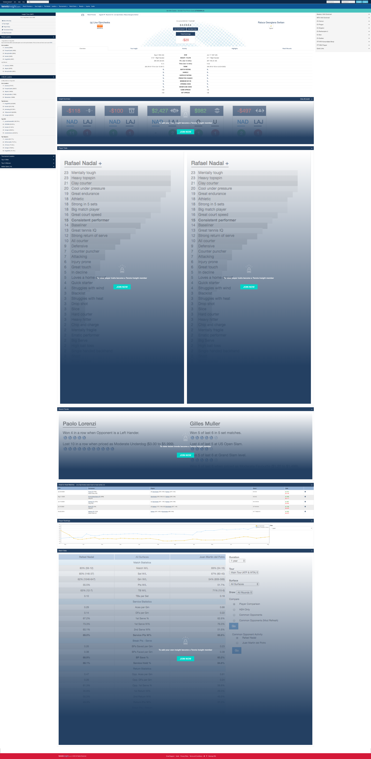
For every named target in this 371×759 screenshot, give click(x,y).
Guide (93, 6)
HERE (51, 42)
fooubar (7, 56)
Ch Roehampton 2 (322, 31)
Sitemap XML (212, 756)
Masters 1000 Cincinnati (324, 14)
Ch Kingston (320, 28)
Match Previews (27, 6)
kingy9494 (7, 59)
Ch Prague (320, 24)
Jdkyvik (7, 68)
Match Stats (73, 6)
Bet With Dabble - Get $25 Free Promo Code (185, 11)
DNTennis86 (8, 142)
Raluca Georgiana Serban (271, 22)
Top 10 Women (6, 163)
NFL (15, 2)
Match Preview (91, 14)
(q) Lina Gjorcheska (100, 22)
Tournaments (63, 6)
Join (365, 2)
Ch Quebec (320, 38)
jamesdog (7, 109)
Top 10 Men (5, 159)
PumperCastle (8, 50)
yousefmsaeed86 (9, 121)
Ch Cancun (320, 21)
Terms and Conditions (196, 756)
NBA (19, 2)
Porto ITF (90, 491)
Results (81, 6)
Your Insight (38, 6)
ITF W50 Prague (322, 45)
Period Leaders (6, 37)
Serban (168, 491)
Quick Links (320, 48)
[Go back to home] (83, 15)
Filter (271, 525)
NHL (24, 2)
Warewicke (7, 97)
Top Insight (6, 23)
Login (359, 2)
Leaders (54, 6)
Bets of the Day (7, 20)
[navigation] (28, 91)
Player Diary (6, 26)
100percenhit (8, 112)
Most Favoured (7, 32)
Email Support (170, 756)
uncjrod (7, 139)
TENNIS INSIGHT (7, 2)
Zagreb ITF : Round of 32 (118, 14)
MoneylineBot (8, 53)
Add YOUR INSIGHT (179, 29)
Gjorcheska (155, 491)
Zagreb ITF (91, 501)
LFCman (7, 145)
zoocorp (7, 47)
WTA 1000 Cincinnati (323, 17)
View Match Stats (192, 29)
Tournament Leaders (7, 156)
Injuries (88, 6)
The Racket (47, 6)
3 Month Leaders (6, 77)
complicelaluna (9, 133)
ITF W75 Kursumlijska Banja (325, 41)
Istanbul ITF (91, 511)
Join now (185, 131)
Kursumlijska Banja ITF (94, 496)
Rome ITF (90, 506)
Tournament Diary (8, 29)
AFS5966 (7, 124)
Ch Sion (319, 34)
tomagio (7, 115)
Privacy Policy (184, 756)
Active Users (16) (6, 166)
